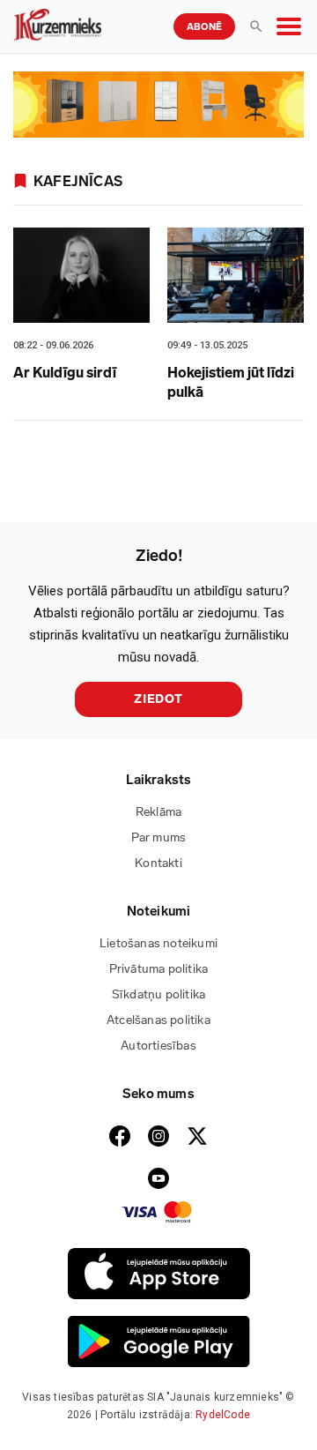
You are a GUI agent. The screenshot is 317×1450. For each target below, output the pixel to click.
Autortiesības (158, 1045)
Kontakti (158, 863)
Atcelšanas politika (158, 1020)
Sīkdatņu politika (158, 994)
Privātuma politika (159, 968)
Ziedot (158, 698)
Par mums (159, 837)
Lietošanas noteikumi (158, 943)
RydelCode (222, 1415)
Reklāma (158, 811)
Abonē (204, 27)
